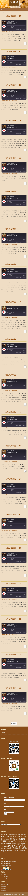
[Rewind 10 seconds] (7, 27)
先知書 (13, 834)
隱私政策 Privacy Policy (6, 865)
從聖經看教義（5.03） (14, 339)
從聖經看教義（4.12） (14, 479)
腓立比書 (7, 848)
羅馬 (17, 846)
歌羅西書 (10, 841)
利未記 (23, 851)
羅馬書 (21, 846)
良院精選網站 (4, 890)
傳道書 (9, 834)
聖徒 (2, 848)
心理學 (4, 839)
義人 (25, 846)
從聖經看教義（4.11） (14, 515)
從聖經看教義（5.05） (14, 264)
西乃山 (22, 848)
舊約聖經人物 (15, 848)
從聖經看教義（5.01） (14, 412)
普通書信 (4, 841)
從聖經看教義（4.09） (14, 584)
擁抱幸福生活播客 (5, 884)
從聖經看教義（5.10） (14, 85)
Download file (5, 31)
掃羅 (11, 839)
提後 (13, 839)
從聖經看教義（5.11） (14, 51)
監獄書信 (6, 844)
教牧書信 (22, 839)
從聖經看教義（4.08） (14, 619)
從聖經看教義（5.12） (14, 16)
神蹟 (15, 844)
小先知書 (10, 837)
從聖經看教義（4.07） (14, 654)
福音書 (20, 843)
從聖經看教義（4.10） (14, 548)
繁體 (2, 732)
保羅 (2, 834)
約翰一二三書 (4, 846)
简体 (4, 732)
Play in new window (12, 31)
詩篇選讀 (9, 851)
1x (10, 26)
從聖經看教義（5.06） (14, 229)
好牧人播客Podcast (5, 874)
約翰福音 (12, 846)
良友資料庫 (3, 886)
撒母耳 (17, 839)
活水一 (15, 841)
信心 (5, 834)
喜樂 (22, 834)
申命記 (23, 841)
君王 (17, 834)
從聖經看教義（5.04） (14, 302)
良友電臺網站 (4, 888)
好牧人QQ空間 (4, 878)
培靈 (25, 834)
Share (24, 29)
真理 (12, 844)
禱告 (24, 844)
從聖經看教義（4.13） (14, 446)
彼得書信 (20, 837)
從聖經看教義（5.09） (14, 120)
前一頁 (14, 723)
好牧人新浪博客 (4, 876)
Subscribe (18, 29)
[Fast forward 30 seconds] (13, 27)
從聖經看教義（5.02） (14, 375)
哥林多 (19, 834)
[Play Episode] (4, 26)
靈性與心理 (18, 850)
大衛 (2, 837)
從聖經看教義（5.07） (14, 191)
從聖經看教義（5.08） (14, 158)
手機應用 (7, 839)
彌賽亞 (15, 837)
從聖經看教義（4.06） (14, 688)
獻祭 (19, 841)
